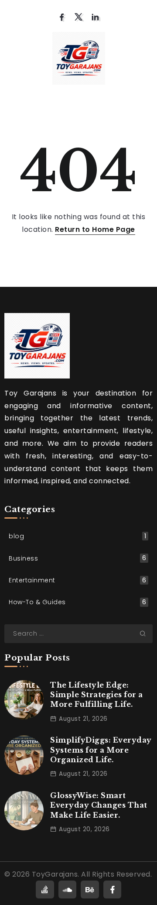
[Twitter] (78, 17)
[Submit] (146, 633)
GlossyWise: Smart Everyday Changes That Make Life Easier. (98, 805)
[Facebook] (61, 17)
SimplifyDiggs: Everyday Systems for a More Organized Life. (101, 750)
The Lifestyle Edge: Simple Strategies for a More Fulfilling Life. (96, 695)
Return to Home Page (95, 229)
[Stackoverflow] (45, 889)
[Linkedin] (95, 17)
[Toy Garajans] (78, 58)
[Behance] (90, 889)
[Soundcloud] (67, 889)
